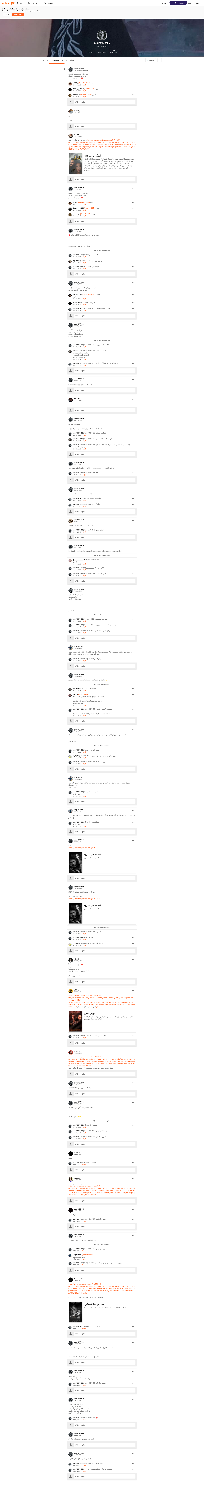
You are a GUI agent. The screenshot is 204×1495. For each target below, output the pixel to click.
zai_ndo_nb (77, 294)
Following (70, 60)
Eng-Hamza (78, 646)
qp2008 (76, 398)
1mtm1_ (77, 134)
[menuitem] (150, 60)
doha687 (77, 1152)
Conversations (57, 60)
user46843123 (79, 1209)
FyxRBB (77, 1178)
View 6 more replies (103, 746)
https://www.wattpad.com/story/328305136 (84, 848)
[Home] (8, 3)
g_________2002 (80, 560)
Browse (20, 3)
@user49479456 (84, 83)
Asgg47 (76, 110)
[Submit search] (45, 3)
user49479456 (79, 187)
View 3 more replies (103, 615)
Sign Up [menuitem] (198, 3)
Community (32, 3)
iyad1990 (76, 688)
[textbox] (105, 102)
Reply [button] (84, 85)
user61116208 (78, 351)
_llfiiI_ (76, 990)
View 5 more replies (103, 684)
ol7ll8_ (75, 83)
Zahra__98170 (78, 89)
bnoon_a (76, 94)
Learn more (18, 15)
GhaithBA (76, 302)
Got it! (7, 15)
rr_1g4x (76, 756)
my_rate (76, 260)
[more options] (133, 69)
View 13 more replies (103, 1121)
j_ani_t (77, 1051)
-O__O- (77, 959)
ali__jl (75, 694)
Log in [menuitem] (190, 3)
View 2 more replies (103, 1245)
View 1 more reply (103, 251)
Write (164, 3)
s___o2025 (78, 1278)
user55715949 (79, 520)
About (45, 60)
